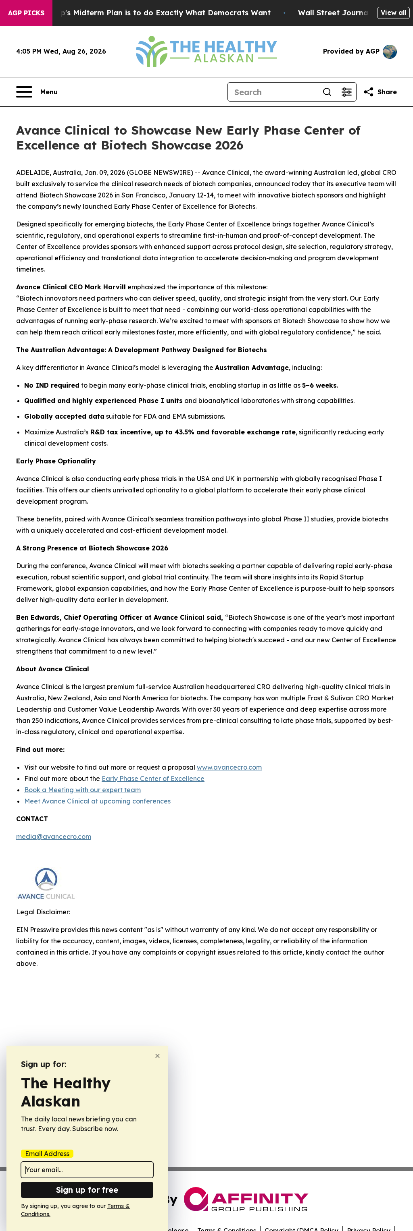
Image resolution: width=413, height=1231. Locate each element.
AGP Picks (26, 13)
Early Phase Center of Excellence (153, 778)
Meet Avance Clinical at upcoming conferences (97, 801)
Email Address (47, 1154)
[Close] (157, 1056)
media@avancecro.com (53, 836)
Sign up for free (87, 1190)
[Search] (327, 92)
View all (393, 12)
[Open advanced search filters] (346, 92)
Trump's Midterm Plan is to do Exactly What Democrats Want (156, 12)
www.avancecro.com (229, 767)
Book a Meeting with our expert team (82, 790)
